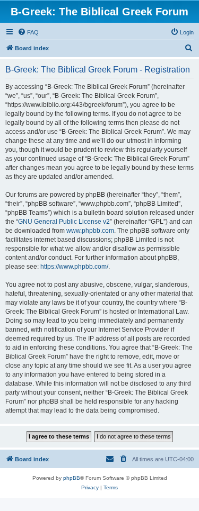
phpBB (71, 478)
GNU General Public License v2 (64, 221)
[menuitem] (28, 32)
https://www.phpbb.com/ (74, 266)
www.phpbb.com (90, 230)
